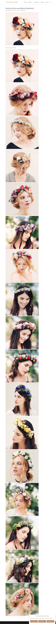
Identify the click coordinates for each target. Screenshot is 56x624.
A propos (42, 2)
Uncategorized (22, 10)
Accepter (34, 621)
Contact (46, 2)
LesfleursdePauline (10, 10)
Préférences (50, 621)
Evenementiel (36, 2)
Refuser (42, 621)
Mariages (30, 2)
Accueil (25, 2)
